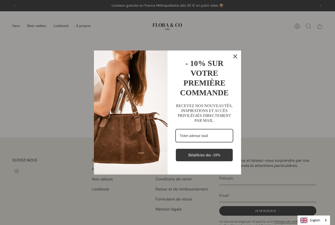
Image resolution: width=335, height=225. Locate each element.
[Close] (235, 56)
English (315, 220)
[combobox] (313, 220)
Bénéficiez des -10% (204, 155)
